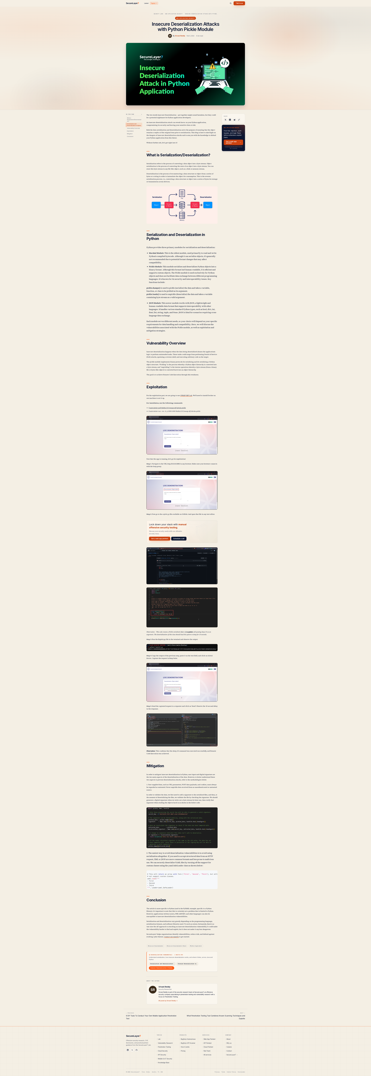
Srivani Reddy (180, 36)
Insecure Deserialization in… (187, 964)
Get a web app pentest (159, 539)
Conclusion (130, 136)
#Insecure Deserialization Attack (176, 946)
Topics (153, 3)
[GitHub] (136, 1050)
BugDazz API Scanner (188, 1043)
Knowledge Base (163, 1063)
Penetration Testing (164, 1047)
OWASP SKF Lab (186, 395)
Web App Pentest (209, 1039)
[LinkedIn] (127, 1050)
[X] (132, 1050)
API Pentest (207, 1043)
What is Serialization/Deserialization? (134, 119)
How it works (185, 1047)
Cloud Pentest (208, 1047)
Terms (223, 1072)
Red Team (207, 1051)
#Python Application (196, 946)
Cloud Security (163, 1051)
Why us (228, 1043)
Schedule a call (178, 539)
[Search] (230, 3)
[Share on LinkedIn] (230, 120)
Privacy (217, 1072)
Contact (229, 1051)
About (228, 1039)
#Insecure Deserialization (155, 946)
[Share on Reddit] (234, 120)
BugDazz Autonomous (188, 1039)
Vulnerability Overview (133, 128)
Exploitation (130, 131)
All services (207, 1055)
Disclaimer (241, 1072)
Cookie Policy (231, 1072)
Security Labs (158, 13)
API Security (162, 1055)
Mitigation (130, 133)
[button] (134, 115)
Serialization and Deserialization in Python (134, 124)
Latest (146, 3)
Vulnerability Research (165, 1043)
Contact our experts (171, 937)
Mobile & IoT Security (165, 1059)
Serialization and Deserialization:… (162, 964)
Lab (159, 1039)
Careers (229, 1047)
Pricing (183, 1051)
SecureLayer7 (231, 1055)
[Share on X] (225, 120)
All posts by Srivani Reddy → (168, 1000)
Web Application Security (174, 13)
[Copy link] (239, 120)
